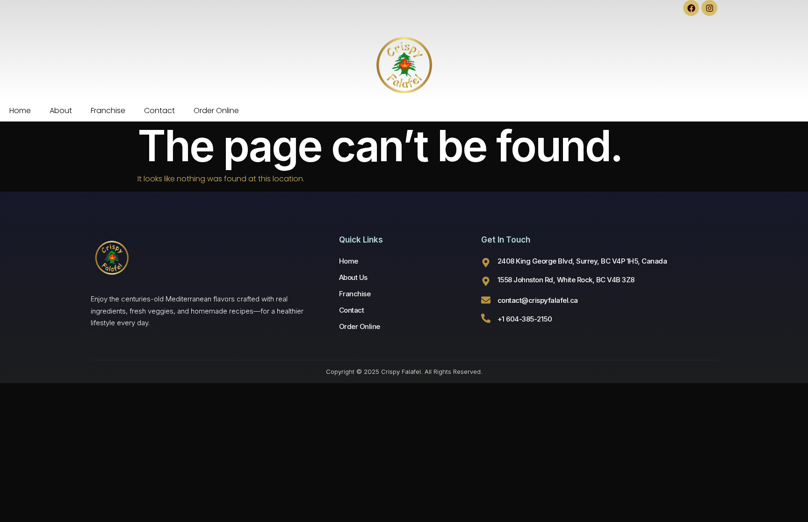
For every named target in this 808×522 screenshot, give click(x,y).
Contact (159, 110)
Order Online (216, 110)
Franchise (108, 110)
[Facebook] (691, 8)
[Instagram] (709, 8)
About (61, 110)
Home (20, 110)
